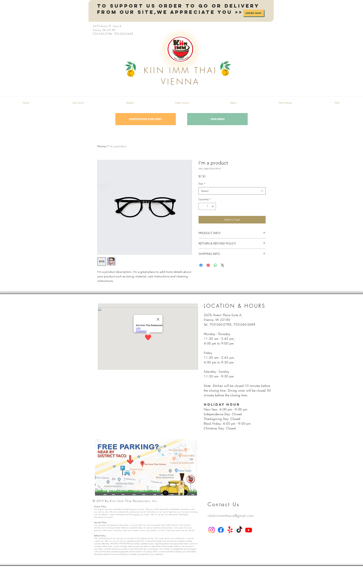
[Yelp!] (230, 530)
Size (202, 183)
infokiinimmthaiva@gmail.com (231, 515)
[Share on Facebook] (201, 265)
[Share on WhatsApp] (215, 265)
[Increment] (213, 206)
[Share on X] (222, 265)
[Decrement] (201, 206)
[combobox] (232, 191)
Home (101, 146)
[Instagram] (212, 530)
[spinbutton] (207, 206)
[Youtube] (249, 530)
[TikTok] (239, 530)
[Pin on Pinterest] (208, 265)
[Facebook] (221, 530)
